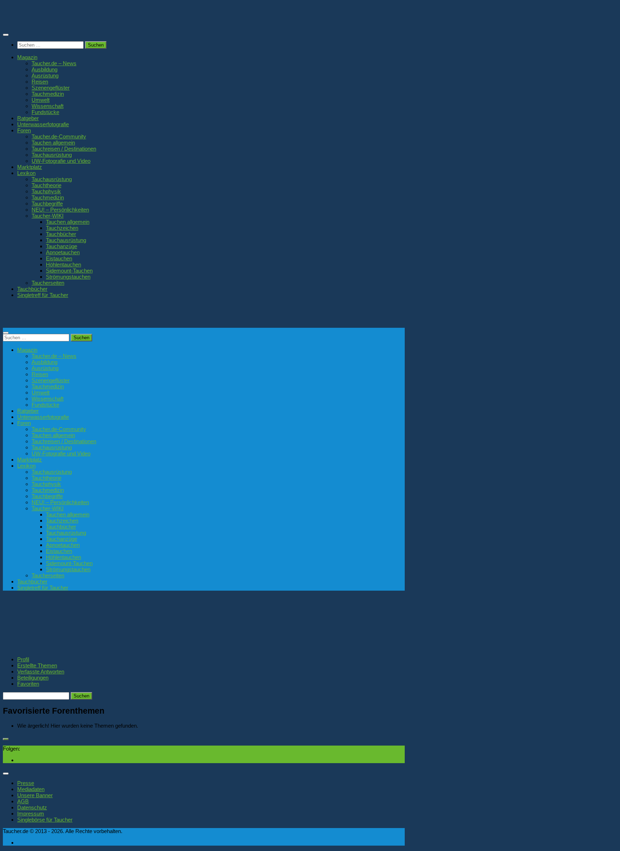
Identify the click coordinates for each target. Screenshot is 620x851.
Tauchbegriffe (47, 203)
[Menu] (6, 35)
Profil (23, 659)
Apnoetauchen (63, 252)
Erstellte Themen (37, 665)
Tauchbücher (61, 234)
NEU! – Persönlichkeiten (60, 210)
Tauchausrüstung (52, 155)
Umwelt (41, 100)
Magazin (27, 57)
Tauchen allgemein (53, 143)
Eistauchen (59, 258)
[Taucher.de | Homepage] (55, 21)
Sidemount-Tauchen (69, 271)
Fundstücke (45, 112)
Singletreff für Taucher (42, 295)
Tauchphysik (46, 191)
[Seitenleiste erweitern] (6, 739)
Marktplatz (29, 167)
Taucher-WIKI (48, 216)
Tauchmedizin (48, 94)
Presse (25, 783)
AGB (23, 801)
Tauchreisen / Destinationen (64, 149)
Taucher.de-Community (59, 136)
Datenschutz (32, 807)
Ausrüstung (45, 75)
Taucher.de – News (54, 63)
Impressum (30, 813)
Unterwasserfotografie (43, 124)
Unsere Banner (35, 795)
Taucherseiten (48, 283)
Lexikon (26, 173)
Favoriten (28, 684)
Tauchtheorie (46, 185)
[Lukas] (30, 648)
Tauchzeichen (62, 228)
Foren (24, 130)
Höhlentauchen (63, 264)
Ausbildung (44, 69)
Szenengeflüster (51, 88)
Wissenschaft (48, 106)
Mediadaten (30, 789)
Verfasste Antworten (40, 671)
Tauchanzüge (61, 246)
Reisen (40, 82)
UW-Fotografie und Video (61, 161)
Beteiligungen (32, 678)
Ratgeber (28, 118)
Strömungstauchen (68, 277)
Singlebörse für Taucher (44, 820)
